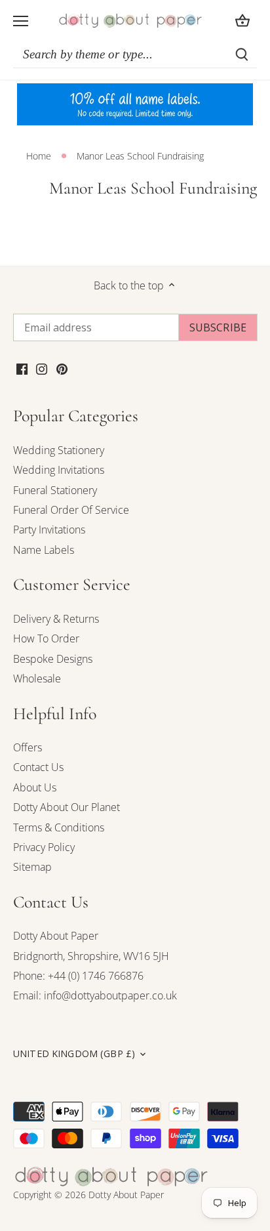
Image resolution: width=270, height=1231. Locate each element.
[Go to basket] (242, 21)
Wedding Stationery (58, 450)
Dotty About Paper (55, 935)
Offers (27, 747)
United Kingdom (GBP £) (74, 1054)
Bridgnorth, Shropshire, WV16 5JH (91, 956)
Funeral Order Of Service (71, 510)
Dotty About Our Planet (66, 807)
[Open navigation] (20, 21)
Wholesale (37, 678)
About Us (34, 787)
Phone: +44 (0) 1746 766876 (78, 976)
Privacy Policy (44, 847)
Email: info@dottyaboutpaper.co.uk (95, 995)
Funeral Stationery (55, 490)
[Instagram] (41, 368)
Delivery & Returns (56, 619)
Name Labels (43, 550)
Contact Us (38, 767)
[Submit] (242, 54)
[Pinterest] (62, 368)
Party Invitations (49, 529)
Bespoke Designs (52, 659)
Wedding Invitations (58, 470)
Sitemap (32, 867)
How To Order (46, 638)
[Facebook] (22, 368)
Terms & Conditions (58, 827)
